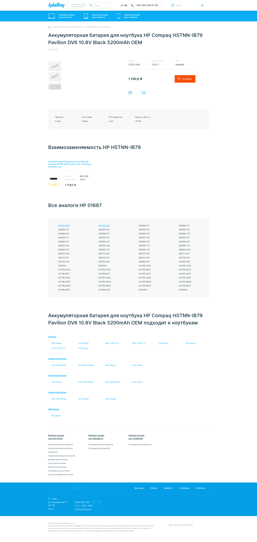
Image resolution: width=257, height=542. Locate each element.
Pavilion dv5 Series (57, 392)
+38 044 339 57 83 (147, 5)
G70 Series (190, 343)
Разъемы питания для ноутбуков (61, 456)
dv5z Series (110, 399)
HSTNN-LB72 (104, 226)
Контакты (200, 488)
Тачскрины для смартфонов (139, 445)
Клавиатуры (53, 452)
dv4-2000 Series (85, 365)
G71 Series (83, 348)
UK (122, 5)
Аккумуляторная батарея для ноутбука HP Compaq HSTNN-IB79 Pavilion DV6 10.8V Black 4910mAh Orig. (69, 164)
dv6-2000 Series (112, 382)
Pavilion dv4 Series (57, 359)
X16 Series (56, 416)
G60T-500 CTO (139, 343)
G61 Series (163, 343)
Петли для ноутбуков (57, 463)
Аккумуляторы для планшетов (100, 445)
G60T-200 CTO (112, 343)
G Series (52, 337)
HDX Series (53, 409)
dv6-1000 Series (85, 382)
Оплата (130, 92)
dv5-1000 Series (59, 399)
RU (126, 5)
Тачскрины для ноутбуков (59, 471)
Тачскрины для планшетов (99, 448)
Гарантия (168, 488)
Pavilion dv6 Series (57, 376)
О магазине (184, 488)
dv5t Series (83, 399)
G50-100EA (83, 343)
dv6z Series (137, 382)
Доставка (143, 92)
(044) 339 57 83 (82, 502)
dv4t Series (110, 365)
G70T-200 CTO (59, 348)
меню (202, 5)
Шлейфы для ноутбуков (58, 460)
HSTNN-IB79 (64, 226)
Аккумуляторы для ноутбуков (60, 445)
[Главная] (49, 27)
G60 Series (57, 343)
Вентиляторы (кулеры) (57, 467)
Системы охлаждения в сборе (60, 475)
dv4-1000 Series (59, 365)
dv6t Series (57, 382)
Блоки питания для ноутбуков (60, 448)
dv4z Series (137, 365)
